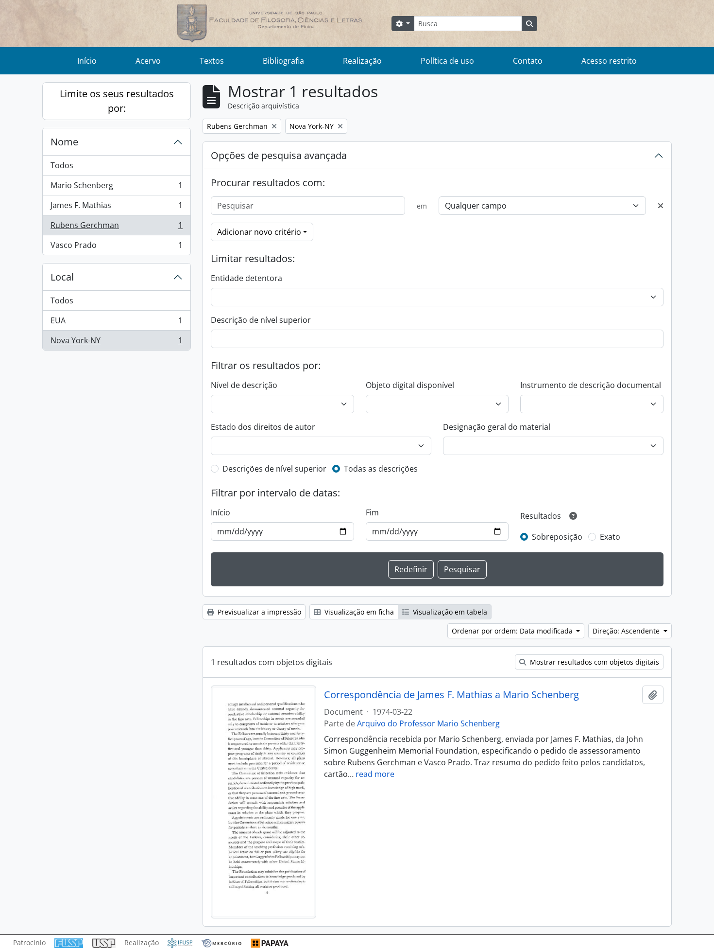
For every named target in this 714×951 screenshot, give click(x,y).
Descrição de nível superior (261, 320)
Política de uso (447, 60)
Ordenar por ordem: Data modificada (513, 630)
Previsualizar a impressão (258, 611)
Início (87, 60)
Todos (62, 165)
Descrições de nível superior (274, 468)
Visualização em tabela (449, 611)
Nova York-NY (116, 342)
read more (375, 774)
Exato (610, 536)
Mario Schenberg (116, 187)
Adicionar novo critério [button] (259, 232)
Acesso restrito (609, 60)
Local (62, 276)
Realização (362, 60)
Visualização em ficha (358, 611)
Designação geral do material (496, 427)
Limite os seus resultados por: (117, 101)
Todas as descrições (381, 468)
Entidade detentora (246, 278)
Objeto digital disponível (410, 385)
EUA (116, 323)
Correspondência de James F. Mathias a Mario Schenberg (451, 695)
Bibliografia (283, 60)
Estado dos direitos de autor (263, 427)
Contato (528, 60)
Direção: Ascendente (627, 630)
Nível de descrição (244, 385)
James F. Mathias (116, 207)
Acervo (148, 60)
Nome (64, 141)
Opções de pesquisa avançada (279, 155)
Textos (212, 60)
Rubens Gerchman (116, 227)
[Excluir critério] (660, 205)
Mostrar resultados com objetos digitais (593, 662)
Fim (372, 512)
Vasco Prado (116, 247)
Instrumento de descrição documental (590, 385)
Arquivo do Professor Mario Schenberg (428, 723)
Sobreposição (557, 536)
